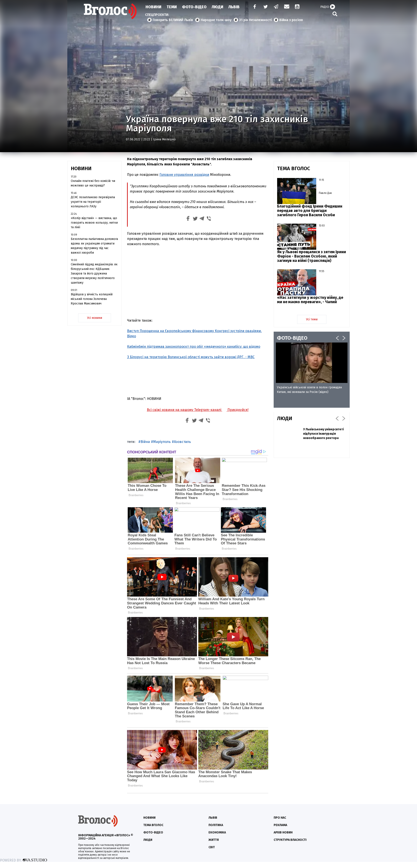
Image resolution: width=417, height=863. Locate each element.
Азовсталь (182, 442)
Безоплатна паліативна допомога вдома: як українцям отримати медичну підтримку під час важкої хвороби (94, 245)
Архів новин (283, 832)
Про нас (280, 818)
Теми (172, 7)
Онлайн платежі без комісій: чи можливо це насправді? (93, 183)
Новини (153, 7)
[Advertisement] (197, 282)
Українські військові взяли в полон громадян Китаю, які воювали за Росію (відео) (309, 390)
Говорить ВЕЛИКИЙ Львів (173, 20)
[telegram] (276, 7)
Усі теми (312, 319)
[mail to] (286, 7)
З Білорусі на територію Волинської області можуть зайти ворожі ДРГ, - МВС (191, 357)
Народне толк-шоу (216, 20)
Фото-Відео (194, 7)
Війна (145, 442)
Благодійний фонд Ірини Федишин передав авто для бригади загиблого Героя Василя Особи (309, 210)
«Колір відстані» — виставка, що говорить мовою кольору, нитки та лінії (94, 222)
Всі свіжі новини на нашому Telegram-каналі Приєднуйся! (197, 410)
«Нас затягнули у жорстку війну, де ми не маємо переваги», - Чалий (310, 299)
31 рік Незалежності (255, 20)
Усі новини (94, 318)
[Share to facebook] (188, 219)
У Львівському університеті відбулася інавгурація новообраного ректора (323, 433)
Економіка (217, 832)
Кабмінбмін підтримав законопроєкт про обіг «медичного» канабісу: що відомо (193, 346)
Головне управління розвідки (184, 175)
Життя (213, 840)
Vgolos (110, 11)
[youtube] (297, 7)
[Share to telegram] (202, 219)
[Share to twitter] (195, 219)
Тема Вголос (153, 825)
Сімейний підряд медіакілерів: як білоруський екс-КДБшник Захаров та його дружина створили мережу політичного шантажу (94, 273)
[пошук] (335, 13)
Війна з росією (291, 20)
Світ (211, 847)
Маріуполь (162, 442)
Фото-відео (153, 832)
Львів (234, 7)
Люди (217, 7)
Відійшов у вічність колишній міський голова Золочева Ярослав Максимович (92, 299)
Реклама (280, 825)
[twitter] (265, 7)
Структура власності (290, 840)
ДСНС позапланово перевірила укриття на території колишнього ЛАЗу (93, 201)
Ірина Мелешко (164, 139)
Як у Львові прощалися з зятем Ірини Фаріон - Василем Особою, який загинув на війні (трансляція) (311, 256)
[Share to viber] (208, 219)
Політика (215, 825)
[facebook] (254, 7)
